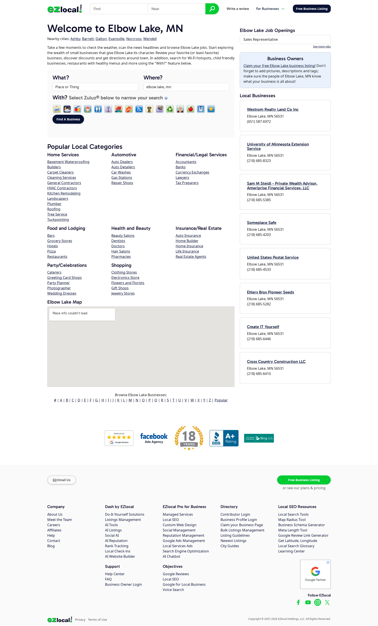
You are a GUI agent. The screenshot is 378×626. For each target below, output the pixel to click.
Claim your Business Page (241, 524)
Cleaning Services (61, 177)
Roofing (53, 209)
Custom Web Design (179, 524)
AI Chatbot (171, 556)
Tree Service (57, 214)
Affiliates (54, 530)
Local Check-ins (117, 551)
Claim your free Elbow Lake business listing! (279, 65)
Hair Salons (120, 251)
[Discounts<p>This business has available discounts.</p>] (128, 109)
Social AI (112, 535)
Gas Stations (121, 177)
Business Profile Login (238, 519)
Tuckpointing (58, 219)
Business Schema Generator (301, 524)
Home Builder (187, 240)
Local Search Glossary (296, 545)
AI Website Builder (120, 556)
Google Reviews (176, 573)
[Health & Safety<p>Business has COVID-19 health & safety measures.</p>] (200, 109)
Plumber (54, 203)
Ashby (75, 38)
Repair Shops (122, 182)
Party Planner (58, 282)
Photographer (59, 288)
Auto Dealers (122, 161)
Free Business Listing (304, 480)
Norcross (134, 38)
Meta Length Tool (292, 530)
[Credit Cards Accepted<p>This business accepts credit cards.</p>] (77, 109)
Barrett (88, 38)
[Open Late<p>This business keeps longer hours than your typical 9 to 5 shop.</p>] (67, 109)
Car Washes (121, 172)
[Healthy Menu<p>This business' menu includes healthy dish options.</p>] (190, 109)
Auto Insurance (188, 235)
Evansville (116, 38)
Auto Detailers (123, 167)
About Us (55, 514)
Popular (221, 400)
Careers (53, 524)
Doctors (118, 246)
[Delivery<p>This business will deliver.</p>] (118, 109)
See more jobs (322, 46)
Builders (54, 167)
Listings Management (123, 519)
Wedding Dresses (61, 293)
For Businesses (267, 9)
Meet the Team (59, 519)
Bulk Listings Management (242, 530)
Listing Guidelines (235, 535)
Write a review (238, 9)
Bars (51, 235)
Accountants (186, 161)
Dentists (118, 240)
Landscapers (57, 198)
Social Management (179, 530)
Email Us (63, 480)
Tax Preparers (187, 182)
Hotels (52, 246)
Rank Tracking (116, 545)
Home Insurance (189, 246)
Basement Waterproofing (68, 161)
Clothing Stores (124, 272)
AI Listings (113, 530)
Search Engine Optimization (186, 551)
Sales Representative (260, 39)
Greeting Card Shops (64, 277)
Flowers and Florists (127, 282)
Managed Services (178, 514)
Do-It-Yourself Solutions (124, 514)
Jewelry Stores (123, 293)
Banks (181, 167)
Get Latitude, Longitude (297, 540)
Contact (53, 540)
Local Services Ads (178, 545)
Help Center (115, 573)
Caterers (54, 272)
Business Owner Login (123, 584)
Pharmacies (121, 256)
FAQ (108, 579)
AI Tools (111, 524)
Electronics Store (125, 277)
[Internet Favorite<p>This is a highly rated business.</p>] (211, 109)
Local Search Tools (293, 514)
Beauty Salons (123, 235)
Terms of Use (97, 619)
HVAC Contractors (62, 188)
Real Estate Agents (191, 256)
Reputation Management (183, 535)
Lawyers (182, 177)
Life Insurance (187, 251)
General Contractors (64, 182)
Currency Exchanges (192, 172)
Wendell (150, 38)
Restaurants (57, 256)
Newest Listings (233, 540)
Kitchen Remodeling (63, 193)
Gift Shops (120, 288)
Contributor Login (235, 514)
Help (51, 535)
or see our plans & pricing (304, 487)
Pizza (51, 251)
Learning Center (291, 551)
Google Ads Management (184, 540)
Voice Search (173, 589)
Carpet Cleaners (60, 172)
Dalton (101, 38)
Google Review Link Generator (303, 535)
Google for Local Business (184, 584)
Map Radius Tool (292, 519)
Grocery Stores (59, 240)
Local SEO (171, 519)
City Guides (229, 545)
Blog (51, 545)
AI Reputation (116, 540)
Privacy (80, 619)
